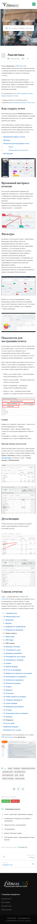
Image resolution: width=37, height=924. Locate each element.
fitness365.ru (14, 921)
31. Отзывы (7, 710)
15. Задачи (7, 663)
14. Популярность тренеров (13, 660)
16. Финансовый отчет (11, 617)
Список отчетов (19, 778)
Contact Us (23, 847)
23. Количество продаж (11, 683)
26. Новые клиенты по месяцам (14, 697)
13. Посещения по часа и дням (14, 657)
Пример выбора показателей (15, 150)
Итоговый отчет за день (12, 730)
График (8, 147)
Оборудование (6, 910)
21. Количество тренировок (13, 680)
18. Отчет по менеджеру (12, 670)
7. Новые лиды (8, 637)
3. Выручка (7, 623)
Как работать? (6, 899)
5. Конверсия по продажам (13, 630)
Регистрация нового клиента (22, 35)
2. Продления (8, 620)
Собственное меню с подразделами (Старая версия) (19, 838)
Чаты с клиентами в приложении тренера (18, 814)
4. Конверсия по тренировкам (14, 627)
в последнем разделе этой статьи (23, 102)
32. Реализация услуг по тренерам (15, 713)
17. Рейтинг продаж (10, 667)
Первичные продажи (10, 727)
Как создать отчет (7, 775)
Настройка (21, 33)
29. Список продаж (10, 703)
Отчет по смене (9, 723)
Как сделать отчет (19, 772)
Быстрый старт (6, 906)
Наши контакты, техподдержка (15, 825)
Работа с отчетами (8, 778)
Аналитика (17, 768)
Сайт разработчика (24, 918)
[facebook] (18, 789)
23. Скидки (7, 687)
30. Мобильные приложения (13, 707)
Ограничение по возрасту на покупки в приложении (17, 820)
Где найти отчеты (7, 772)
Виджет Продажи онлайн (13, 833)
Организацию (6, 458)
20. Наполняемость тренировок (14, 677)
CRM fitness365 (21, 66)
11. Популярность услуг (12, 650)
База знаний (5, 902)
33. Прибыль (8, 717)
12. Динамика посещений (12, 653)
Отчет (16, 775)
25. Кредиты (8, 690)
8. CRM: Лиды (8, 640)
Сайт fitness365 (11, 918)
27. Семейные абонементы (12, 700)
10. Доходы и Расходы (11, 647)
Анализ (10, 768)
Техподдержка (9, 829)
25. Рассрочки (8, 693)
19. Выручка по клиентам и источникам (17, 673)
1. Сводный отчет (10, 613)
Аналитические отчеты (28, 768)
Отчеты (22, 775)
